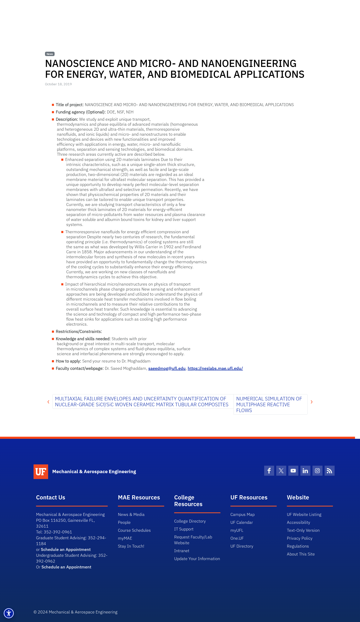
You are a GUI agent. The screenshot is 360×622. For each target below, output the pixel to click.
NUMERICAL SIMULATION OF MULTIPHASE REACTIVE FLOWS (269, 404)
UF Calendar (241, 522)
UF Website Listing (304, 514)
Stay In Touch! (131, 546)
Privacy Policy (299, 538)
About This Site (301, 554)
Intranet (181, 550)
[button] (8, 613)
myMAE (125, 538)
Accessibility (298, 522)
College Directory (190, 521)
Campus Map (242, 514)
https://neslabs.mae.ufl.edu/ (215, 368)
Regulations (298, 546)
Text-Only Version (303, 530)
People (124, 522)
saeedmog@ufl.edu (167, 368)
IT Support (184, 529)
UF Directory (241, 546)
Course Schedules (134, 530)
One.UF (237, 538)
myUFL (236, 530)
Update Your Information (197, 558)
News (50, 53)
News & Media (131, 514)
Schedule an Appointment (66, 549)
